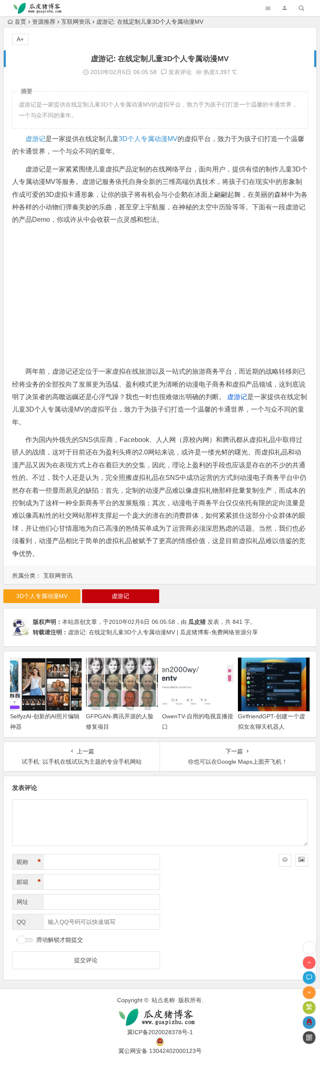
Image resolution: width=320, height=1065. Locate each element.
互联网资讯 (75, 21)
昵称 (29, 861)
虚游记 (35, 138)
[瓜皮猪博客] (160, 1017)
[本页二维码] (309, 1037)
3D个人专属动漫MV (148, 138)
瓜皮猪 (197, 621)
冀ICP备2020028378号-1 (160, 1032)
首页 (20, 21)
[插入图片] (301, 860)
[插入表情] (285, 860)
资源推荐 (43, 21)
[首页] (309, 947)
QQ (21, 922)
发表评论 (179, 72)
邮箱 (29, 881)
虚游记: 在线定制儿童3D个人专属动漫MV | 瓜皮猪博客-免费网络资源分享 (163, 632)
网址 (22, 902)
